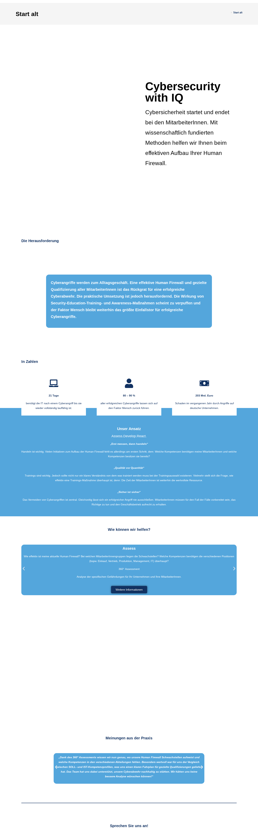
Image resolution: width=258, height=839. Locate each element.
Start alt (237, 12)
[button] (23, 568)
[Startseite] (228, 12)
